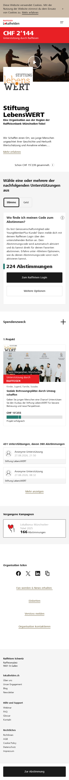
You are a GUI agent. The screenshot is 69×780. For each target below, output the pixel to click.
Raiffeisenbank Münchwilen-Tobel (24, 123)
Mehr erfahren (30, 12)
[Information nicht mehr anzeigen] (63, 8)
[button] (62, 22)
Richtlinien (8, 735)
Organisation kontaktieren (35, 626)
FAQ (5, 711)
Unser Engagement (12, 684)
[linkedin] (37, 573)
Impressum (8, 751)
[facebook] (18, 573)
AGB (5, 739)
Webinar (7, 707)
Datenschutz (9, 747)
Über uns (7, 680)
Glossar (6, 715)
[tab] (11, 202)
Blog (5, 688)
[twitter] (28, 573)
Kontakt (7, 719)
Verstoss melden (34, 613)
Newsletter (8, 692)
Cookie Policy (9, 743)
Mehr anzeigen (34, 491)
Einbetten (34, 600)
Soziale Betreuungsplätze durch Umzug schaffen (31, 392)
